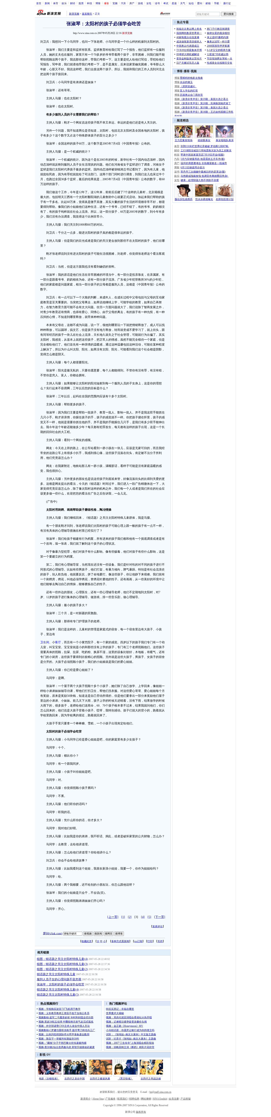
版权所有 (141, 1111)
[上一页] (112, 917)
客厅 (58, 642)
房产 (131, 3)
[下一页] (159, 917)
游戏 (140, 3)
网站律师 (146, 1098)
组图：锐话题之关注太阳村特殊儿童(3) (62, 964)
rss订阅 (138, 941)
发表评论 (157, 926)
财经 (72, 3)
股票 (81, 3)
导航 (216, 3)
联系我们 (122, 1098)
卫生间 (44, 642)
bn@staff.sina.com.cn (160, 1091)
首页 (38, 3)
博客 (98, 3)
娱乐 (64, 3)
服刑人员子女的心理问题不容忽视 (59, 979)
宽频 (115, 3)
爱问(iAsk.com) (52, 933)
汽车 (123, 3)
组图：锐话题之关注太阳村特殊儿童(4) (62, 959)
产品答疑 (186, 1098)
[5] (149, 917)
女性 (148, 3)
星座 (174, 3)
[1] (123, 917)
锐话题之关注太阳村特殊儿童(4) (58, 989)
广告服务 (110, 1098)
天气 (182, 3)
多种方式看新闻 (120, 941)
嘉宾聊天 (87, 13)
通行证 (227, 3)
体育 (55, 3)
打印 (149, 941)
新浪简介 (85, 1098)
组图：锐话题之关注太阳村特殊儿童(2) (62, 969)
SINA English (160, 1098)
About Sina (98, 1098)
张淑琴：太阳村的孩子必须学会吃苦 (60, 984)
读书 (157, 3)
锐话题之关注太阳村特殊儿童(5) (58, 994)
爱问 (199, 3)
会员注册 (174, 1098)
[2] (129, 917)
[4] (143, 917)
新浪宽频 (74, 13)
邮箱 (208, 3)
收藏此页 (87, 941)
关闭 (160, 941)
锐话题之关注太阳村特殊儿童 (56, 974)
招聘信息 (134, 1098)
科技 (89, 3)
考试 (165, 3)
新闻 (47, 3)
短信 (191, 3)
